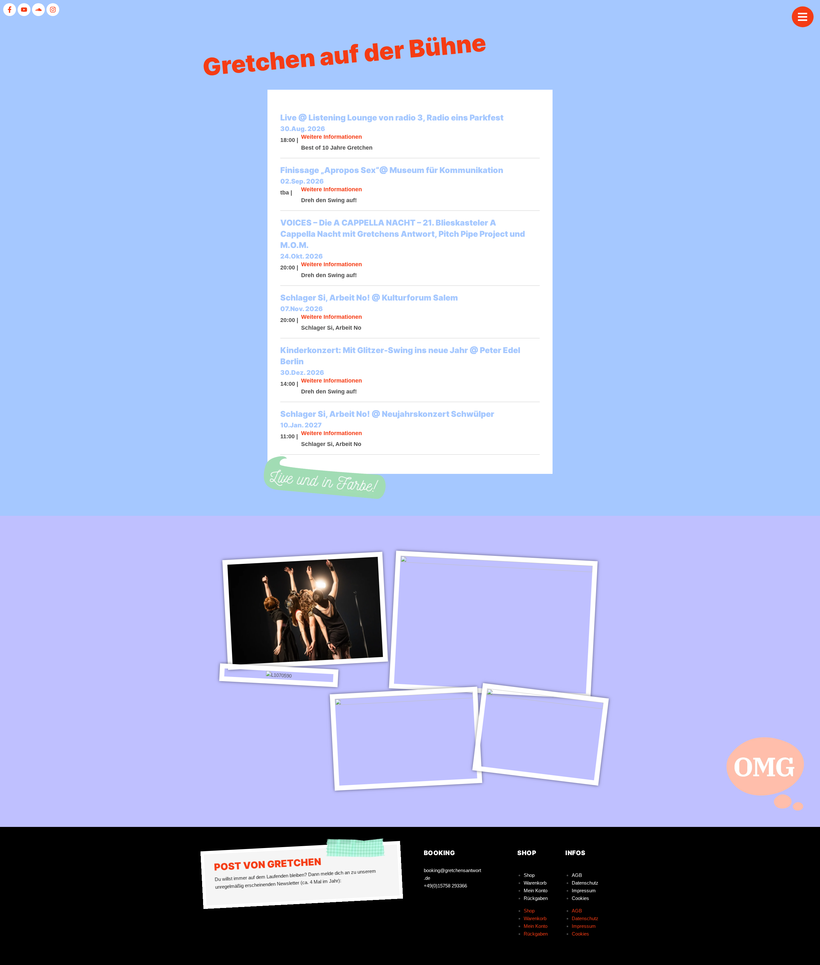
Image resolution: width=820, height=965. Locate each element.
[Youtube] (24, 9)
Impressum (584, 890)
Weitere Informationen (331, 137)
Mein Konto (535, 890)
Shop (529, 875)
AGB (577, 875)
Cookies (580, 898)
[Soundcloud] (38, 9)
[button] (803, 16)
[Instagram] (52, 9)
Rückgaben (536, 898)
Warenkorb (535, 883)
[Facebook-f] (9, 9)
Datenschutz (585, 883)
